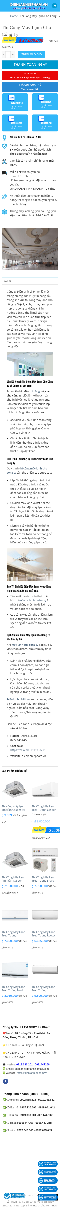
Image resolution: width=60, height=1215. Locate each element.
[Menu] (4, 6)
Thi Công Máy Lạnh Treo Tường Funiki (13, 988)
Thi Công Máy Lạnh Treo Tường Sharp (43, 879)
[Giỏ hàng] (54, 6)
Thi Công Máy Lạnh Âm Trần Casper (13, 879)
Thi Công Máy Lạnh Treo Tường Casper (44, 808)
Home (14, 16)
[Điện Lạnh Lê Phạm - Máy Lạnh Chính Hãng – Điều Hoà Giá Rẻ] (29, 5)
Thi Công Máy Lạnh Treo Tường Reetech (44, 933)
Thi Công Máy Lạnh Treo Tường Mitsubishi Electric (43, 990)
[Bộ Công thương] (13, 1195)
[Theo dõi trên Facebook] (5, 1081)
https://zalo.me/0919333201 (28, 750)
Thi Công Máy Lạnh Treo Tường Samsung (13, 935)
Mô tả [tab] (7, 281)
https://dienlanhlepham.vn (32, 1073)
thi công (34, 391)
